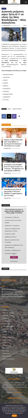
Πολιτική (4, 345)
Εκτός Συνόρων (6, 321)
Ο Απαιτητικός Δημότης (8, 337)
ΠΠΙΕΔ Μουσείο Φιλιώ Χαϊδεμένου (12, 294)
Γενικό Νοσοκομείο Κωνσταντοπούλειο (13, 292)
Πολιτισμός (5, 348)
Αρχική (3, 6)
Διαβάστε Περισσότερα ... (15, 389)
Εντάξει (14, 415)
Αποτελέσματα (14, 261)
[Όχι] (26, 411)
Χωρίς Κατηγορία (6, 356)
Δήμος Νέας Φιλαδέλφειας (10, 289)
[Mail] (14, 402)
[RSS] (18, 402)
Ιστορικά (4, 332)
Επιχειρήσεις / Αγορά (7, 326)
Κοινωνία (17, 6)
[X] (9, 116)
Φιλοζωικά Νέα (6, 353)
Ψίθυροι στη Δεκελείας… (8, 359)
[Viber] (14, 116)
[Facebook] (4, 116)
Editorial (4, 310)
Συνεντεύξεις (5, 350)
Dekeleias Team (7, 25)
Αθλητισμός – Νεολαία (8, 313)
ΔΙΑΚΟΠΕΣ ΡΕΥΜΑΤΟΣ (16, 108)
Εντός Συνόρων (6, 323)
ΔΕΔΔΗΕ (9, 108)
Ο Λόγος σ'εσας (6, 340)
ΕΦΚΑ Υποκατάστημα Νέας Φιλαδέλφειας (13, 296)
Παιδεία (4, 342)
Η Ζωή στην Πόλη (10, 6)
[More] (19, 116)
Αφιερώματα (5, 318)
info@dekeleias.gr (17, 392)
